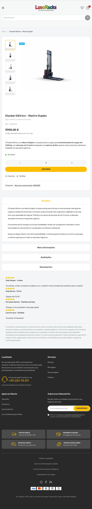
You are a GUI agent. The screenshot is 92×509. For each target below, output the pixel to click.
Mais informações (46, 247)
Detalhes (46, 201)
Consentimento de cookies (46, 474)
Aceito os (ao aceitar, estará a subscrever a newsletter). (67, 416)
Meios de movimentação (23, 185)
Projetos (51, 377)
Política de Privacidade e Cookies (46, 464)
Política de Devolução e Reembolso (46, 469)
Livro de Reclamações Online (12, 414)
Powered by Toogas (56, 496)
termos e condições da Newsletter (69, 415)
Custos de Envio (7, 409)
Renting (50, 362)
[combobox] (46, 18)
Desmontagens (53, 372)
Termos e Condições (46, 458)
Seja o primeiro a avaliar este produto (18, 119)
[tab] (46, 201)
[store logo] (46, 8)
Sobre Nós (5, 399)
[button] (10, 45)
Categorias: (9, 185)
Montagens (52, 367)
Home (4, 32)
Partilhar (22, 176)
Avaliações (46, 257)
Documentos (46, 267)
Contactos (6, 404)
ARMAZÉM (36, 185)
